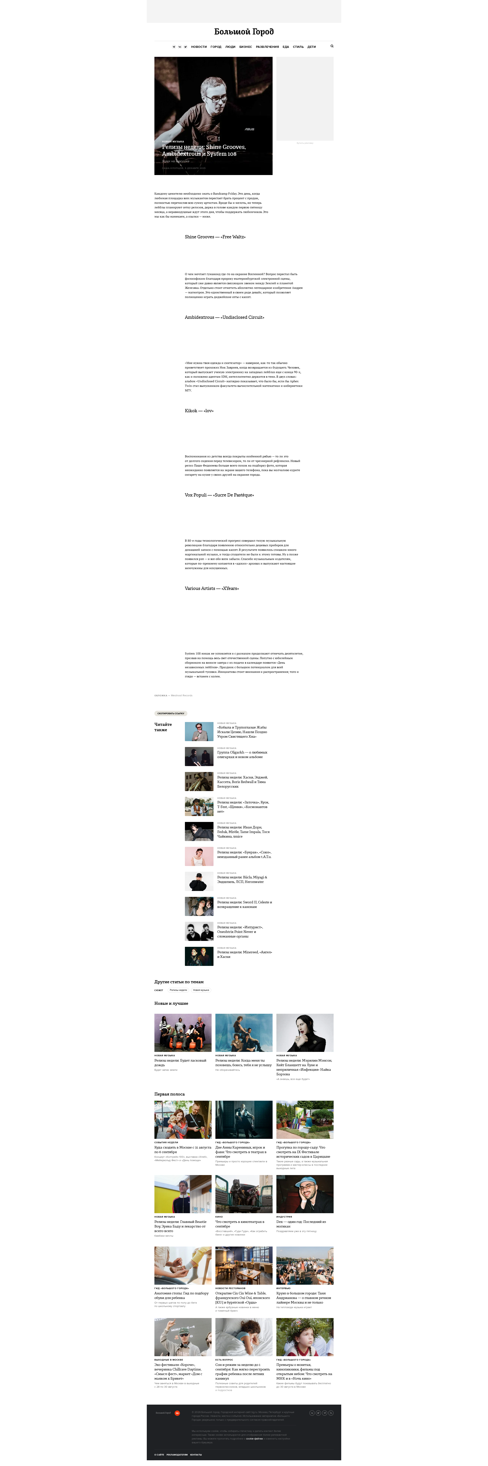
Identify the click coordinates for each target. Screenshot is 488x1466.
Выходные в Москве (168, 1359)
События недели (166, 1142)
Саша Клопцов (172, 168)
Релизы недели (178, 990)
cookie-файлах (254, 1438)
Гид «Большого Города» (232, 1142)
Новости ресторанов (230, 1288)
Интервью (283, 1288)
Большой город (163, 1413)
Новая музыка (201, 990)
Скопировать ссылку (170, 713)
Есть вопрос (224, 1359)
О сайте (159, 1455)
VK (314, 1412)
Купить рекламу (305, 143)
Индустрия (284, 1216)
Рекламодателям (177, 1455)
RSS (333, 1412)
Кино (219, 1216)
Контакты (196, 1455)
